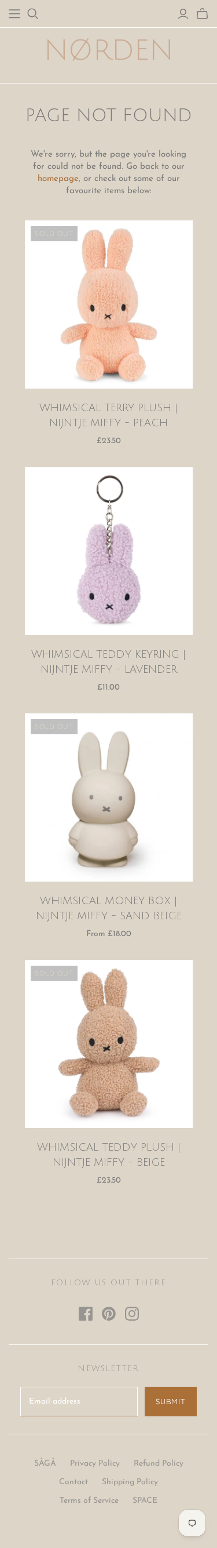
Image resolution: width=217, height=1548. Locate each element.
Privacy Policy (95, 1463)
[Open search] (33, 14)
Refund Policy (158, 1463)
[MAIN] (14, 14)
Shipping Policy (130, 1482)
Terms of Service (89, 1500)
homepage (58, 179)
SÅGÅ (45, 1463)
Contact (73, 1482)
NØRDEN (109, 50)
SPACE (145, 1500)
